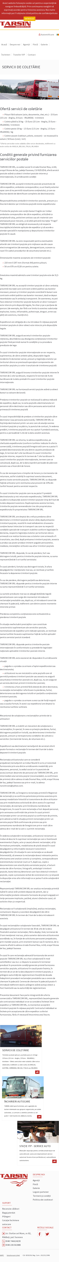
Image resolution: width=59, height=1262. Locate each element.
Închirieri (5, 54)
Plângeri (6, 1216)
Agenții (26, 44)
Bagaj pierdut (8, 1212)
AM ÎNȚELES (29, 19)
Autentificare (46, 34)
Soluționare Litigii (13, 1255)
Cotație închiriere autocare (10, 1222)
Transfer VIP (19, 54)
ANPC (2, 1255)
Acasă (4, 44)
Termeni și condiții (42, 1195)
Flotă (35, 44)
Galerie (44, 44)
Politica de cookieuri (43, 1199)
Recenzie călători (10, 1208)
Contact (32, 54)
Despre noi (15, 44)
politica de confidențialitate (44, 13)
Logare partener (41, 1191)
